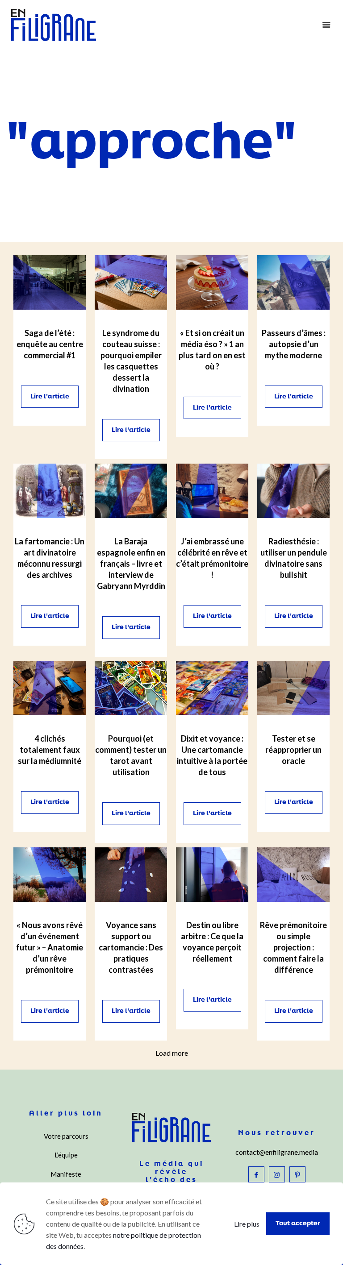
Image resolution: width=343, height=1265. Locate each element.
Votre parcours (66, 1136)
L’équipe (66, 1155)
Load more (171, 1053)
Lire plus (246, 1223)
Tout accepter (298, 1223)
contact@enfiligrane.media (276, 1152)
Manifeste (65, 1174)
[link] (49, 282)
